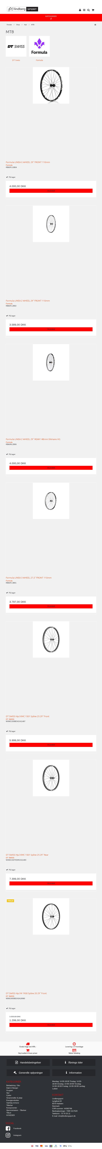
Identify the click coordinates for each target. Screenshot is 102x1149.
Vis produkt (51, 191)
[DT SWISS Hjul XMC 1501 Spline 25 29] (51, 666)
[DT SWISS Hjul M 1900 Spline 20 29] (51, 943)
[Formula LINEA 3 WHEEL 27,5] (51, 528)
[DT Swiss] (16, 46)
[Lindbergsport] (22, 9)
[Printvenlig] (95, 25)
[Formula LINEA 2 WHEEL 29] (51, 251)
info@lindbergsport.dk (67, 1116)
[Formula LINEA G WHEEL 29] (51, 112)
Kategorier (51, 16)
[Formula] (39, 46)
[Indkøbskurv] (92, 10)
